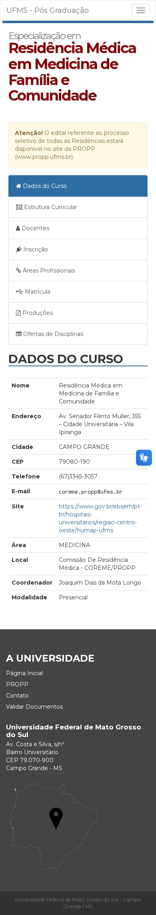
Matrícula (36, 291)
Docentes (34, 228)
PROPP (17, 684)
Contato (17, 695)
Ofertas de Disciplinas (52, 334)
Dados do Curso (44, 186)
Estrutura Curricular (49, 207)
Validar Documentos (34, 706)
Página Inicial (24, 673)
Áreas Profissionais (48, 270)
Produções (37, 312)
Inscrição (35, 249)
